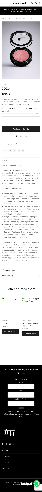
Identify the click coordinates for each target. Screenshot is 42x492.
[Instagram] (10, 444)
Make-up (18, 18)
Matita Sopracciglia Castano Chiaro (30, 324)
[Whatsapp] (14, 444)
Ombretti (33, 18)
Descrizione (6, 160)
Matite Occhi (26, 321)
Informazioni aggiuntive (11, 270)
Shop (10, 18)
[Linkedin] (6, 444)
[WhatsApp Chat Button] (36, 483)
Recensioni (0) (7, 275)
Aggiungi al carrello (21, 129)
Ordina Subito (21, 136)
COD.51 (5, 323)
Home (4, 18)
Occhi (25, 18)
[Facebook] (3, 443)
